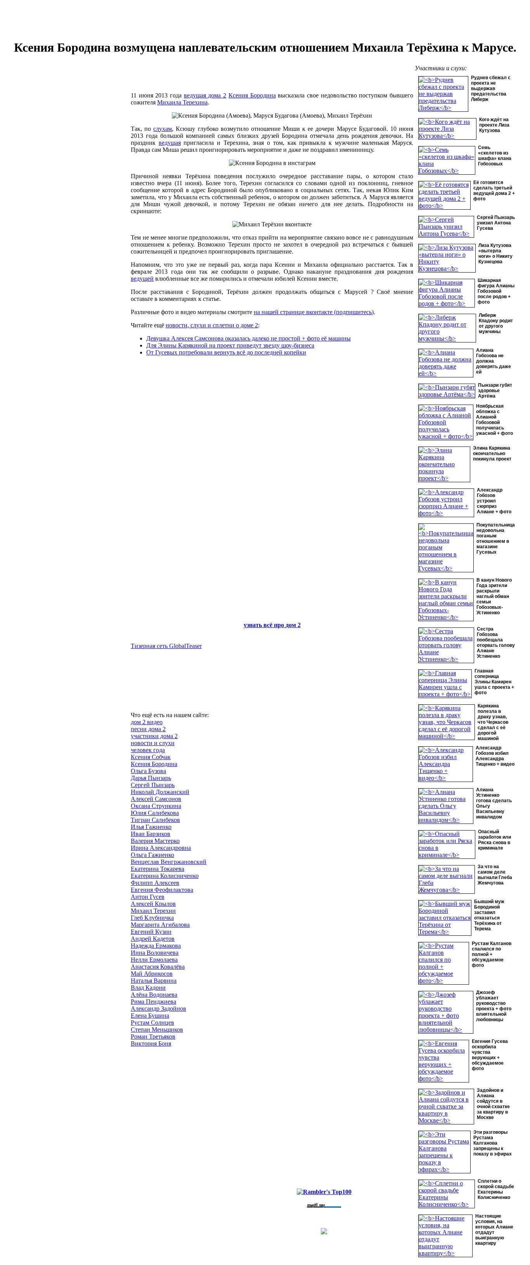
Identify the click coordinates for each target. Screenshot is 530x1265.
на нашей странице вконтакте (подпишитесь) (314, 312)
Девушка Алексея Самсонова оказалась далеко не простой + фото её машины (248, 338)
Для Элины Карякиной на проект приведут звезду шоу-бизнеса (230, 345)
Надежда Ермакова (156, 945)
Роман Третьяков (153, 1036)
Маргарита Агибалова (160, 924)
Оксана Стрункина (156, 806)
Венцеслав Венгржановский (168, 861)
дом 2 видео (147, 722)
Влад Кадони (148, 987)
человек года (148, 750)
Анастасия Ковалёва (158, 966)
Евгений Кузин (151, 931)
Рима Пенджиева (153, 1001)
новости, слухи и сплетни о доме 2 (212, 325)
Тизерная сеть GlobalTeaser (166, 646)
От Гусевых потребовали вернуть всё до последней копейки (226, 352)
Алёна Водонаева (154, 994)
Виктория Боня (151, 1043)
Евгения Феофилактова (162, 889)
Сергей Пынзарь (153, 785)
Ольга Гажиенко (152, 854)
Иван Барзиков (150, 834)
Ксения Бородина (252, 95)
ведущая (170, 142)
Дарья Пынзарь (151, 778)
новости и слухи (153, 743)
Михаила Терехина (182, 102)
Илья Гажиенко (151, 827)
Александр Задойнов (158, 1008)
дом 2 (293, 625)
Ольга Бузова (148, 771)
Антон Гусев (148, 896)
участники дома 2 (154, 736)
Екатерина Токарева (157, 868)
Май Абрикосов (152, 973)
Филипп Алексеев (155, 882)
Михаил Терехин (153, 910)
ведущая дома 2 (205, 95)
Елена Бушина (150, 1015)
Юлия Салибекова (155, 813)
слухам (162, 128)
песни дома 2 (148, 729)
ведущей (142, 278)
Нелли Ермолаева (154, 959)
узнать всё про (265, 625)
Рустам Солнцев (152, 1022)
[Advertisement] (71, 195)
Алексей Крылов (153, 903)
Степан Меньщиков (157, 1029)
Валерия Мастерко (155, 841)
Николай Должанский (160, 792)
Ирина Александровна (161, 847)
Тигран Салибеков (155, 820)
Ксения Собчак (151, 757)
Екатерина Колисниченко (165, 875)
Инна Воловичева (154, 952)
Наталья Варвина (154, 980)
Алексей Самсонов (156, 799)
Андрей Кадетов (153, 938)
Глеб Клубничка (152, 917)
